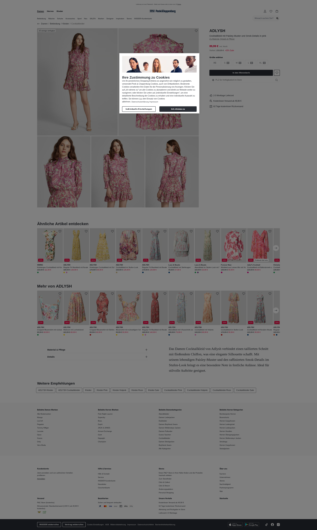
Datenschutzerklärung (140, 102)
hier (140, 99)
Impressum (153, 102)
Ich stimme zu (178, 109)
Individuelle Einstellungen (139, 109)
